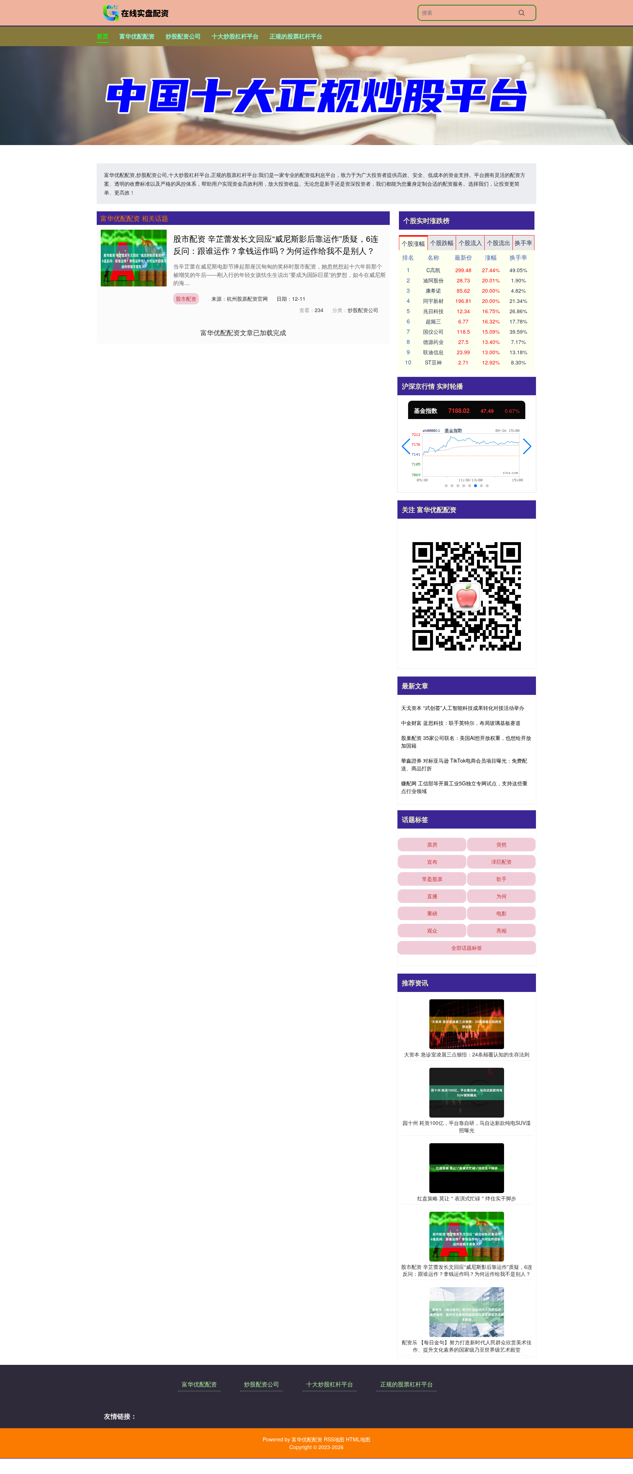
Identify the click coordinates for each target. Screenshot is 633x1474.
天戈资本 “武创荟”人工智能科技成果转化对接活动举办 (462, 707)
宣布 (432, 861)
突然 (501, 844)
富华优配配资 (137, 36)
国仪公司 (433, 331)
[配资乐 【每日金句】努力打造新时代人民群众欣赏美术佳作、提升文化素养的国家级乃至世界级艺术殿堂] (466, 1311)
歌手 (501, 878)
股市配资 (186, 298)
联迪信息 (433, 352)
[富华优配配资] (136, 13)
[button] (406, 446)
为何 (501, 896)
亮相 (501, 930)
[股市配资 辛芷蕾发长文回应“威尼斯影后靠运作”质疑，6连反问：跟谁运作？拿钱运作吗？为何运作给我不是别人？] (134, 257)
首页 (102, 36)
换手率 (523, 242)
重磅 (432, 913)
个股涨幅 (413, 243)
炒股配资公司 (183, 36)
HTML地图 (358, 1439)
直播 (432, 896)
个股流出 (498, 242)
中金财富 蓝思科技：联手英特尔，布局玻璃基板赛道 (461, 722)
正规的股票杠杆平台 (296, 36)
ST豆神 (433, 362)
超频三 (433, 321)
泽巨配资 (501, 861)
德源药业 (433, 341)
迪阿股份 (433, 280)
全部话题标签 (466, 947)
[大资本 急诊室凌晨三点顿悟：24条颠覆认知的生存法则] (466, 1023)
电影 (501, 913)
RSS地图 (334, 1439)
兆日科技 (433, 311)
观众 (432, 930)
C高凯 (433, 270)
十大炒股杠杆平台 (235, 36)
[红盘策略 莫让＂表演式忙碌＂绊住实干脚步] (466, 1167)
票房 (432, 844)
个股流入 (470, 242)
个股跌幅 (442, 242)
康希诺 (433, 290)
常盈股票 (432, 878)
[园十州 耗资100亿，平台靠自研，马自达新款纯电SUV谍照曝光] (466, 1092)
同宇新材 (433, 300)
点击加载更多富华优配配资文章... (243, 332)
